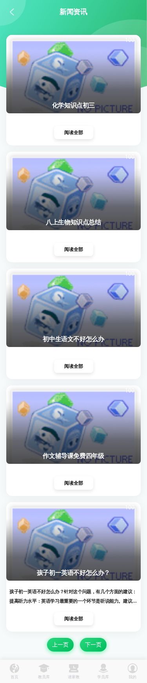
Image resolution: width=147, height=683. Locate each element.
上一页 (60, 644)
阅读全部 (73, 132)
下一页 (93, 644)
